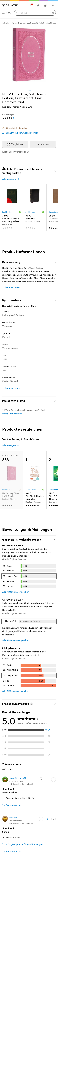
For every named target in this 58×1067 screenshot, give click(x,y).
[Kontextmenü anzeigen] (35, 779)
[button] (29, 128)
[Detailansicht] (29, 576)
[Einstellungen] (31, 5)
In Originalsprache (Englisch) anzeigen (24, 844)
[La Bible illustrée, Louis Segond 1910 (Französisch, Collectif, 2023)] (11, 207)
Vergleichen (17, 144)
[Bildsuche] (52, 13)
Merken (45, 144)
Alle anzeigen (9, 179)
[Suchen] (17, 12)
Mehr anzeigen (12, 287)
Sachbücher (7, 212)
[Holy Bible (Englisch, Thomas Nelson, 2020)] (34, 207)
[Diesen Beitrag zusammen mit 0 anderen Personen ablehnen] (53, 779)
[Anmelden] (38, 5)
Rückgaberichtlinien (12, 413)
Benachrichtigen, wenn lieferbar (22, 132)
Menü (8, 12)
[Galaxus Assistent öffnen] (45, 5)
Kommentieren (13, 805)
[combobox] (10, 769)
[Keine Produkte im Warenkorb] (53, 5)
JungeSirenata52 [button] (17, 778)
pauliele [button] (13, 817)
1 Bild (29, 90)
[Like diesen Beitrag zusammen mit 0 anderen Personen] (41, 779)
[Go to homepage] (10, 5)
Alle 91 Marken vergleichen (15, 591)
